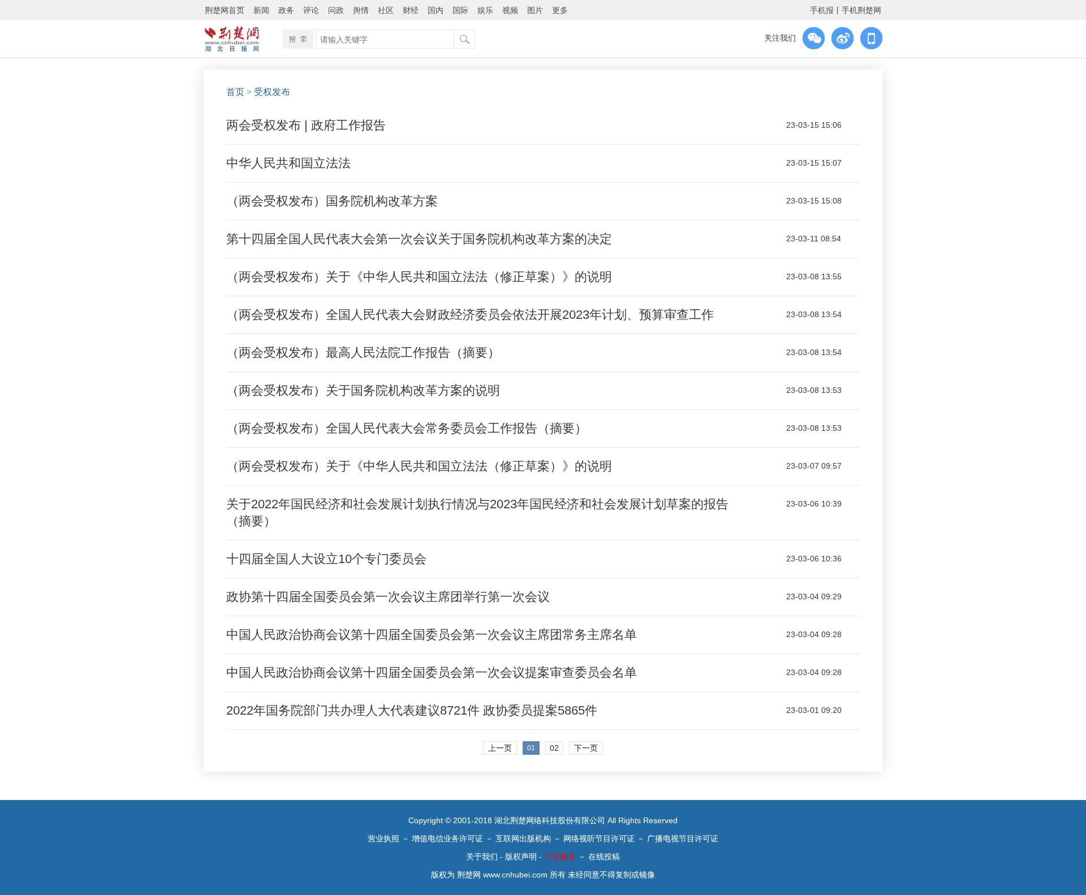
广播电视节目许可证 (682, 838)
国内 (435, 10)
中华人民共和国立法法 (288, 163)
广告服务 (560, 856)
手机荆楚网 (861, 10)
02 (554, 748)
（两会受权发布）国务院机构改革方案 (332, 201)
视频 (510, 10)
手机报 (822, 10)
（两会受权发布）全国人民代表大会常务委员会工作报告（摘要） (406, 428)
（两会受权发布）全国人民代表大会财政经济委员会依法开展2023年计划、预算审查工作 (470, 315)
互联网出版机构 (523, 838)
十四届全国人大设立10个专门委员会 (326, 559)
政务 (286, 10)
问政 (336, 10)
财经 (411, 10)
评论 (311, 10)
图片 (535, 10)
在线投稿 (604, 856)
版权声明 (521, 856)
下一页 (586, 748)
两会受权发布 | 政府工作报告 (306, 125)
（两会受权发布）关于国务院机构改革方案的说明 (363, 390)
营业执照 (383, 838)
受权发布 (272, 92)
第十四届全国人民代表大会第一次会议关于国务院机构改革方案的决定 (419, 239)
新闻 (261, 10)
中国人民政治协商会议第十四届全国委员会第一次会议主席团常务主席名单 (431, 635)
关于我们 (482, 856)
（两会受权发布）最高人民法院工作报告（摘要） (363, 352)
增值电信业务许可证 (447, 838)
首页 (235, 92)
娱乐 (485, 10)
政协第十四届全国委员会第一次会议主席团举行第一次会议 (388, 597)
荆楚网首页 (224, 10)
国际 (460, 10)
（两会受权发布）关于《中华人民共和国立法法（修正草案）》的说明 (419, 277)
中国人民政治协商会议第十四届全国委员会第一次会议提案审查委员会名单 (431, 672)
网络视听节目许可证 (599, 838)
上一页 (500, 748)
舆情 (361, 10)
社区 (386, 10)
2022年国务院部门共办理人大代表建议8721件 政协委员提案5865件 (411, 710)
